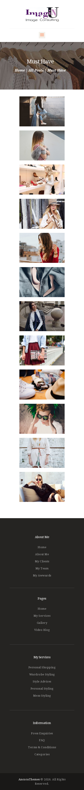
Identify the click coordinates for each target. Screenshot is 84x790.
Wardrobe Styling (42, 674)
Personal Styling (42, 688)
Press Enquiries (42, 733)
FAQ (42, 740)
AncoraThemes (29, 779)
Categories (42, 754)
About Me (42, 554)
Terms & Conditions (42, 747)
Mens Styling (42, 695)
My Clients (42, 561)
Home (20, 70)
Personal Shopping (42, 667)
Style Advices (42, 681)
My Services (42, 615)
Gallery (42, 622)
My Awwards (42, 575)
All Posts (36, 70)
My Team (42, 568)
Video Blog (42, 629)
